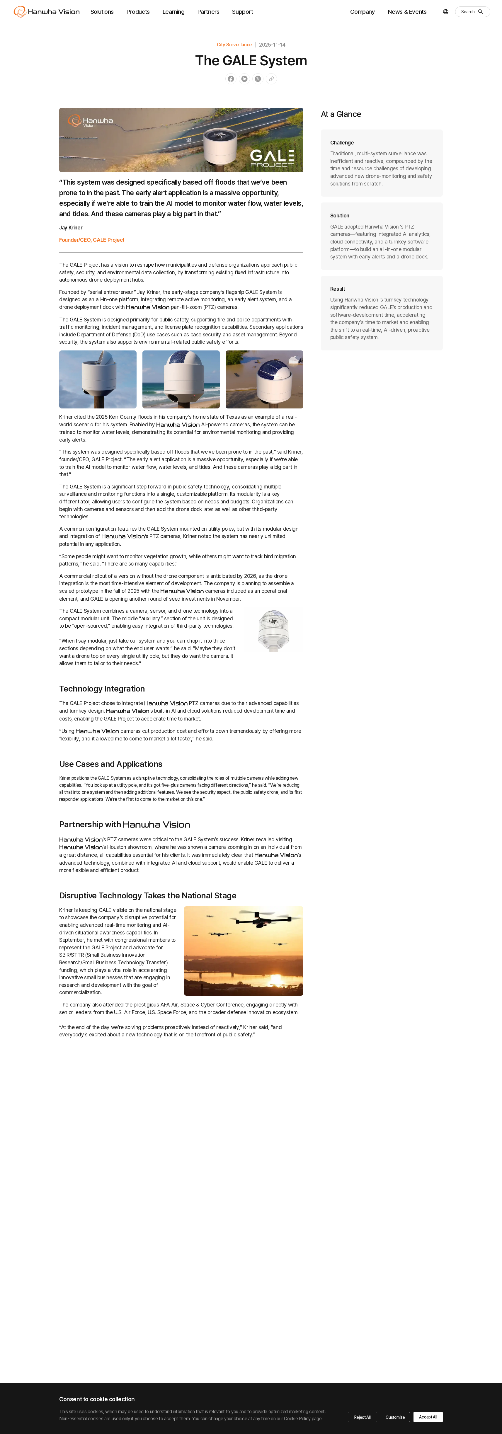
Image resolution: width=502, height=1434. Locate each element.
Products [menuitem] (138, 11)
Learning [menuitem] (174, 11)
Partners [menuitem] (208, 11)
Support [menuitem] (242, 11)
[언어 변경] (445, 11)
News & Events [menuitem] (407, 11)
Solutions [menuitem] (102, 11)
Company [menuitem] (362, 11)
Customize (395, 1417)
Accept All (428, 1417)
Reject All (362, 1417)
